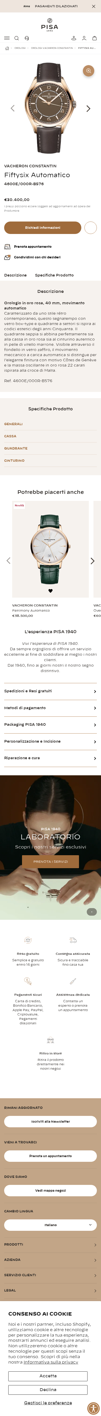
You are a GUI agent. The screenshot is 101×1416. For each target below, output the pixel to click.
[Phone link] (28, 38)
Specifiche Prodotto (54, 275)
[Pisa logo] (50, 24)
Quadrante (15, 448)
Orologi (20, 48)
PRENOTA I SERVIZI (50, 861)
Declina (48, 1390)
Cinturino (14, 460)
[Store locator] (73, 38)
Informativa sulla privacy (51, 1362)
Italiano (51, 1225)
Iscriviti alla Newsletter (50, 1121)
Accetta (48, 1376)
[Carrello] (94, 38)
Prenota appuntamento (33, 246)
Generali (13, 424)
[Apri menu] (7, 38)
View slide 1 (91, 911)
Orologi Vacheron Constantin (52, 48)
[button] (18, 38)
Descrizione (15, 275)
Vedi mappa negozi (50, 1190)
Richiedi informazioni (42, 227)
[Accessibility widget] (93, 1408)
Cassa (10, 436)
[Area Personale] (83, 38)
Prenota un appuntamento (50, 1156)
